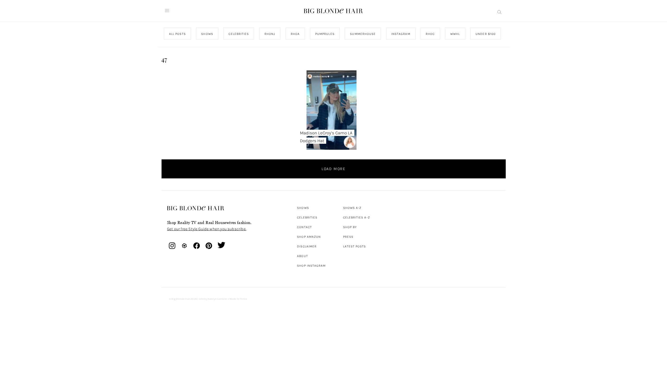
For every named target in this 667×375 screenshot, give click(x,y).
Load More (333, 168)
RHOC (430, 34)
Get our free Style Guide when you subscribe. (206, 229)
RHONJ (269, 34)
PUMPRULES (324, 34)
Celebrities (307, 217)
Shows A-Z (352, 208)
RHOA (295, 34)
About (302, 256)
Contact (304, 227)
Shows (303, 208)
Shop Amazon (309, 237)
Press (348, 237)
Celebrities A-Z (356, 217)
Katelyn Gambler (217, 299)
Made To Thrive (238, 299)
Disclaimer (307, 246)
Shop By (350, 227)
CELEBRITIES (238, 34)
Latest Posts (354, 246)
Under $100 (485, 34)
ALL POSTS (177, 34)
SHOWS (207, 34)
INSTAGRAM (400, 34)
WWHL (455, 34)
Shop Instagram (311, 265)
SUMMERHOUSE (363, 34)
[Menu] (167, 10)
